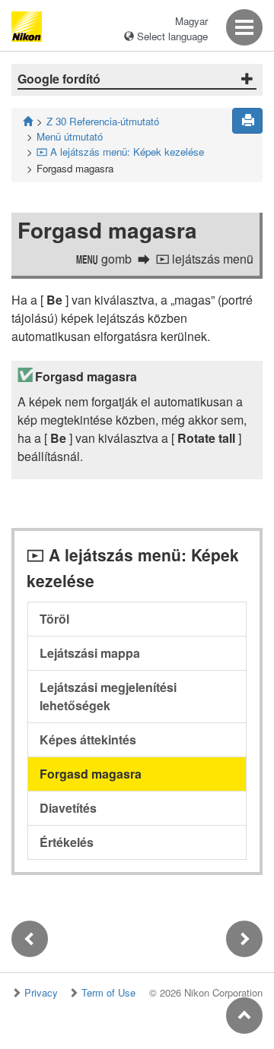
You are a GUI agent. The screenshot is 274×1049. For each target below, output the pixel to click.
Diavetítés (68, 808)
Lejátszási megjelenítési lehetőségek (108, 696)
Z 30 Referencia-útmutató (102, 121)
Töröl (54, 618)
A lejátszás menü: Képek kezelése (120, 151)
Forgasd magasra (91, 773)
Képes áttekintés (88, 739)
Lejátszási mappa (90, 653)
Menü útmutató (70, 136)
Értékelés (67, 842)
